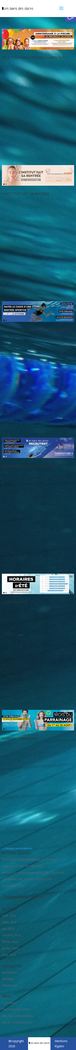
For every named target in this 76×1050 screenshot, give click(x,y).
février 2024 (10, 942)
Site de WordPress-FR (17, 1022)
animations (9, 972)
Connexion (9, 1003)
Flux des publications (16, 1009)
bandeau (8, 979)
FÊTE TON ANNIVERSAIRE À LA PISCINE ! (34, 57)
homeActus (10, 985)
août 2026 (9, 915)
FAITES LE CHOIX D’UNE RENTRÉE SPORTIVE (37, 330)
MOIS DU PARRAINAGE (20, 738)
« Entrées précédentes (17, 848)
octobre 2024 (11, 935)
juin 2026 (8, 929)
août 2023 (9, 955)
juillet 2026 (9, 922)
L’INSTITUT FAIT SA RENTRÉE (25, 193)
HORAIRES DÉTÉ (15, 602)
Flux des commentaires (18, 1016)
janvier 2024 (10, 948)
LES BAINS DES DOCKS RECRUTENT (30, 466)
